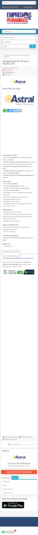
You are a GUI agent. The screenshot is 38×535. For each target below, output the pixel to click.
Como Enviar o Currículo (11, 252)
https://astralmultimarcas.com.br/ (20, 465)
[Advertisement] (19, 133)
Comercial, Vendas (26, 437)
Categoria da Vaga (8, 489)
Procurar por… (6, 478)
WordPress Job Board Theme (19, 530)
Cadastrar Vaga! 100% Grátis (10, 7)
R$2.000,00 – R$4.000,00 (11, 439)
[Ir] (33, 46)
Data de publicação (8, 492)
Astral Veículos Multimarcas (10, 68)
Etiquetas (15, 478)
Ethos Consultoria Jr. (11, 437)
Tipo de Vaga (6, 481)
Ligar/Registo (28, 7)
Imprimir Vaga (14, 444)
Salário (5, 485)
